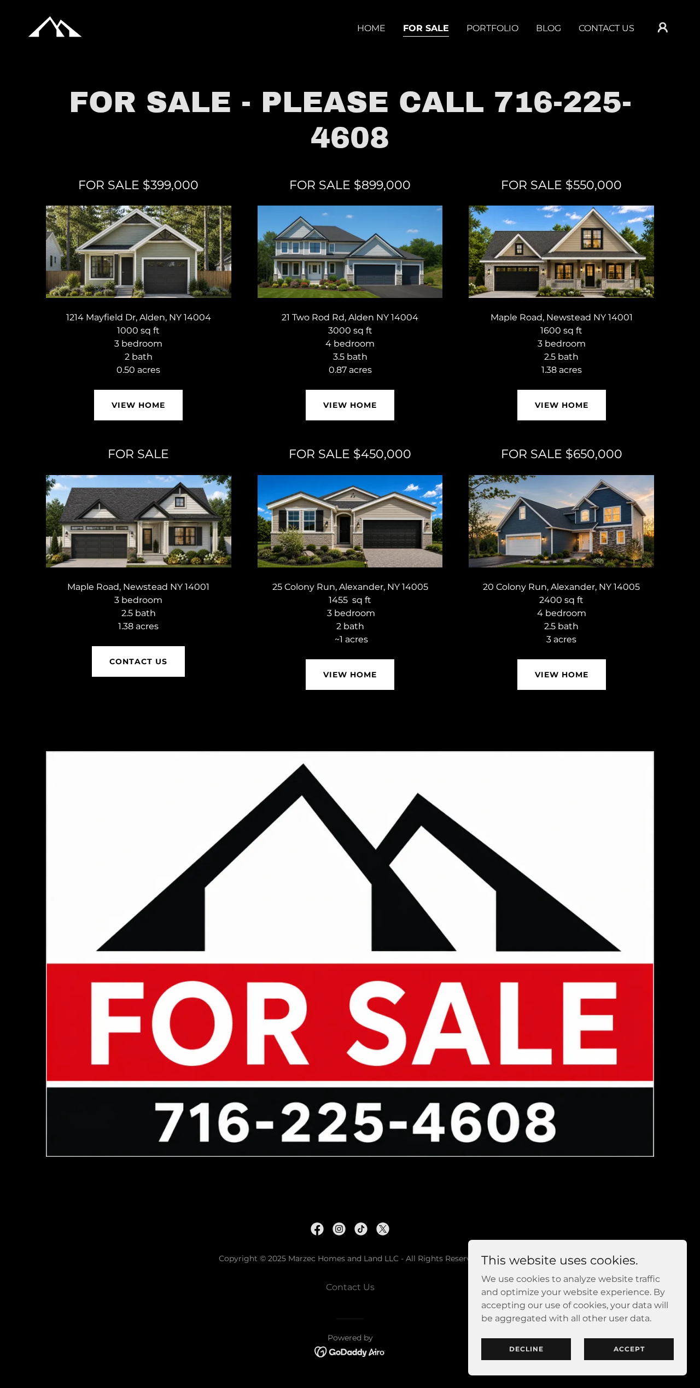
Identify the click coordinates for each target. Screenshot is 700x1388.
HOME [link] (371, 28)
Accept (629, 1349)
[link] (54, 26)
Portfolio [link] (492, 28)
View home (561, 405)
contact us (138, 661)
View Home (138, 405)
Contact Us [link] (606, 28)
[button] (663, 27)
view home (350, 675)
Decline (526, 1349)
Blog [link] (548, 28)
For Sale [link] (426, 28)
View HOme (561, 675)
